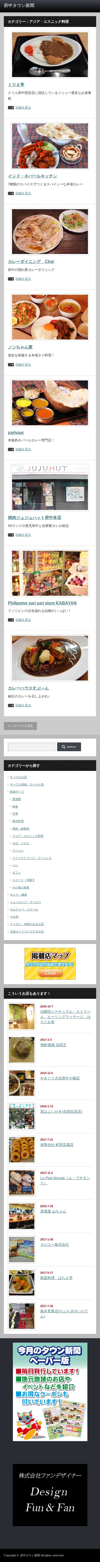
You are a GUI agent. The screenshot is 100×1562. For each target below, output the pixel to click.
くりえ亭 (16, 84)
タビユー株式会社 (54, 1244)
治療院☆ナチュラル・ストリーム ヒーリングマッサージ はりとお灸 (65, 1017)
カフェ (16, 872)
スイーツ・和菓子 (23, 879)
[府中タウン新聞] (24, 5)
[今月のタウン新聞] (50, 1440)
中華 (15, 813)
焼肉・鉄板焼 (20, 828)
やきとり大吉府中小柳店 (60, 1078)
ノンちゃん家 (20, 347)
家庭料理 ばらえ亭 (56, 1278)
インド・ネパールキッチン (32, 176)
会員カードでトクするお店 (27, 931)
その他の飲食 (20, 887)
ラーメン (18, 850)
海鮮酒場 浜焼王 (53, 1045)
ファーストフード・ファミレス (32, 857)
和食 (15, 806)
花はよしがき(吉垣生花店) (61, 1111)
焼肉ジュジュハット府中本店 (34, 517)
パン (15, 865)
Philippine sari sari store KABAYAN (42, 603)
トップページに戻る (20, 725)
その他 (14, 916)
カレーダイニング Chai (31, 261)
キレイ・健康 (18, 894)
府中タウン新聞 (30, 1555)
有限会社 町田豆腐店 (57, 1145)
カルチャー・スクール (24, 909)
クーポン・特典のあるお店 (27, 924)
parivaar (16, 432)
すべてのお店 (18, 777)
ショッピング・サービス (25, 902)
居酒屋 (16, 799)
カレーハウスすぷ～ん (28, 688)
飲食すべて (17, 791)
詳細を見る (23, 107)
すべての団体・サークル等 (27, 784)
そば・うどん (20, 843)
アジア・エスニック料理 (27, 835)
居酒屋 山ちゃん (53, 1211)
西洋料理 (18, 821)
